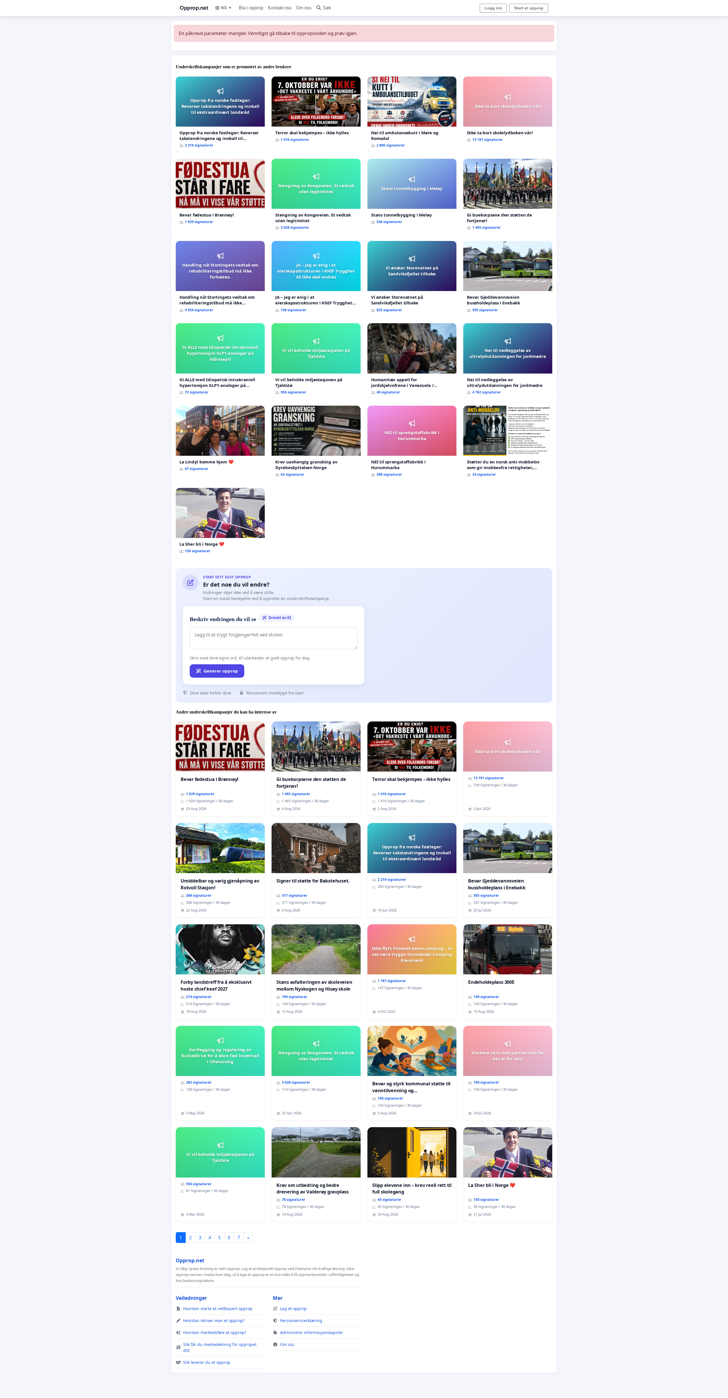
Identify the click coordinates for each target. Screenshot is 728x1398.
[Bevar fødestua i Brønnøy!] (220, 193)
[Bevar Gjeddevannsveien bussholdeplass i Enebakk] (507, 278)
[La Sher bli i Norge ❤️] (220, 523)
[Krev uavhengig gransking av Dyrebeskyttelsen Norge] (316, 443)
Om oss (303, 7)
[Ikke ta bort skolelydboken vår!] (507, 111)
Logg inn (493, 8)
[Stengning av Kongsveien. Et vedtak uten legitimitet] (316, 196)
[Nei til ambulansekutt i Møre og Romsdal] (411, 114)
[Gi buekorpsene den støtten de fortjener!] (507, 196)
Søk (327, 7)
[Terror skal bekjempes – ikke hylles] (316, 111)
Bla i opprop (251, 7)
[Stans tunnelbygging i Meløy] (411, 193)
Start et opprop (528, 8)
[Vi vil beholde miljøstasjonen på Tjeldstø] (316, 361)
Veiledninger (191, 1297)
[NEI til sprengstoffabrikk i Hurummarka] (411, 443)
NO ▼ (226, 7)
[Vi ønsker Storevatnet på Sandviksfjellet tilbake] (411, 278)
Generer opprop (221, 671)
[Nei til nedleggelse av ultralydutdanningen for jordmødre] (507, 361)
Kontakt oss (279, 7)
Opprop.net (194, 8)
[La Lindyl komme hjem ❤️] (220, 440)
